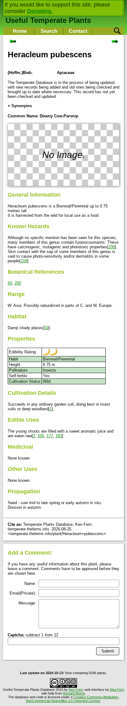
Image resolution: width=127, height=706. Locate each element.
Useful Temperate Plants (48, 20)
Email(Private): (23, 593)
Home (20, 31)
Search (49, 31)
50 (10, 283)
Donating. (40, 11)
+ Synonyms (20, 105)
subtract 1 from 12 (33, 635)
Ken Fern (76, 689)
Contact (78, 31)
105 (41, 436)
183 (58, 436)
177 (50, 436)
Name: (30, 583)
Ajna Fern (117, 689)
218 (24, 261)
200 (112, 247)
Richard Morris (74, 693)
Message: (27, 603)
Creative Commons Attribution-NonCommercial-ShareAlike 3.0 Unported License (72, 699)
